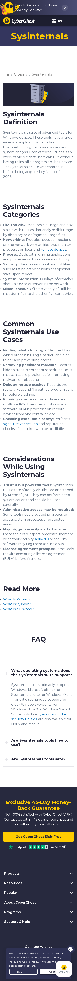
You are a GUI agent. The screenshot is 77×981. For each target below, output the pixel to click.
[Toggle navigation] (68, 21)
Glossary (21, 74)
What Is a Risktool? (18, 609)
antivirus (42, 539)
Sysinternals (42, 74)
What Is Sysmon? (17, 604)
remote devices (53, 249)
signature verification (20, 424)
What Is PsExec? (16, 599)
